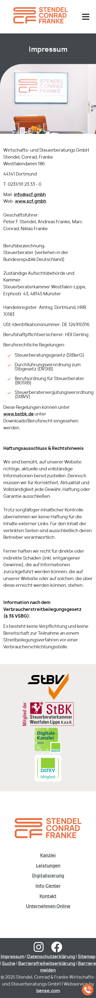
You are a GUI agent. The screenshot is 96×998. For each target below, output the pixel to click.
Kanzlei (48, 855)
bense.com (48, 991)
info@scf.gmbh (30, 195)
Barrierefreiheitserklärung (46, 964)
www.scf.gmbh (30, 201)
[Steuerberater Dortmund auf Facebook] (57, 949)
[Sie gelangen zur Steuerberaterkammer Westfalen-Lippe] (48, 725)
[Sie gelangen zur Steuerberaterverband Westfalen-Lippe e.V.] (47, 698)
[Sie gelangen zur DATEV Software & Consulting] (48, 780)
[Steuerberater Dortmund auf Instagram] (38, 949)
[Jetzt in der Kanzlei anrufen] (88, 990)
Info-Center (48, 886)
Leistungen (48, 866)
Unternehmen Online (48, 906)
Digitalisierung (48, 876)
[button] (85, 17)
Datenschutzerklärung (51, 957)
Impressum (12, 957)
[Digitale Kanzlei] (48, 752)
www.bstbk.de (18, 414)
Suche (8, 964)
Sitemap (86, 957)
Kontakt (48, 896)
